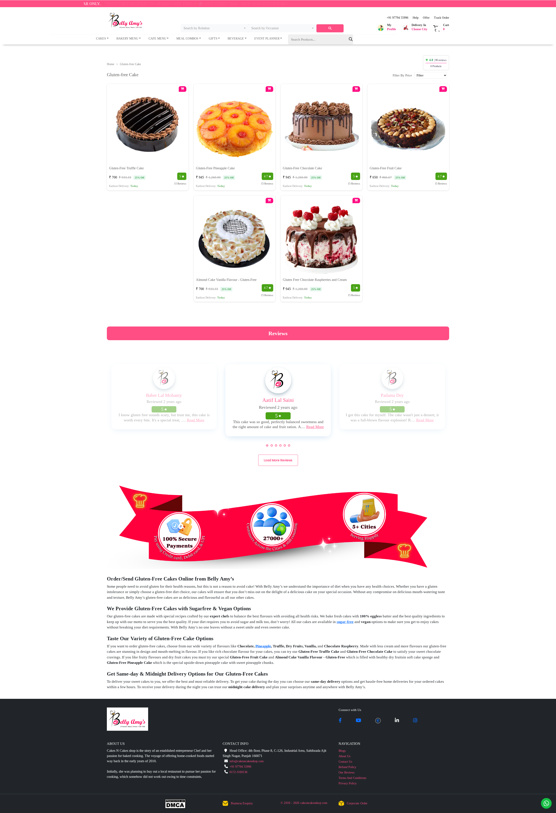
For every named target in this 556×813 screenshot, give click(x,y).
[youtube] (358, 721)
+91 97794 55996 (397, 17)
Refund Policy (347, 767)
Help (416, 17)
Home (110, 64)
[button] (386, 27)
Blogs (342, 750)
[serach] (330, 28)
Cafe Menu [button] (157, 38)
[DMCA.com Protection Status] (178, 805)
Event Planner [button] (267, 38)
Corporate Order (357, 803)
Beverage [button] (236, 38)
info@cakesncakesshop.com (247, 761)
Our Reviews (346, 772)
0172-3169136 (238, 772)
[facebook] (340, 721)
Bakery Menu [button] (127, 38)
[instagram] (415, 721)
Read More (195, 420)
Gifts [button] (213, 38)
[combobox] (215, 28)
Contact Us (345, 761)
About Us (344, 756)
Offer (426, 17)
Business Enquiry (242, 803)
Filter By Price (402, 75)
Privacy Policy (348, 783)
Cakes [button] (101, 38)
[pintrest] (378, 721)
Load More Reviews (278, 460)
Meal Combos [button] (187, 38)
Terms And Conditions (352, 778)
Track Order (441, 17)
